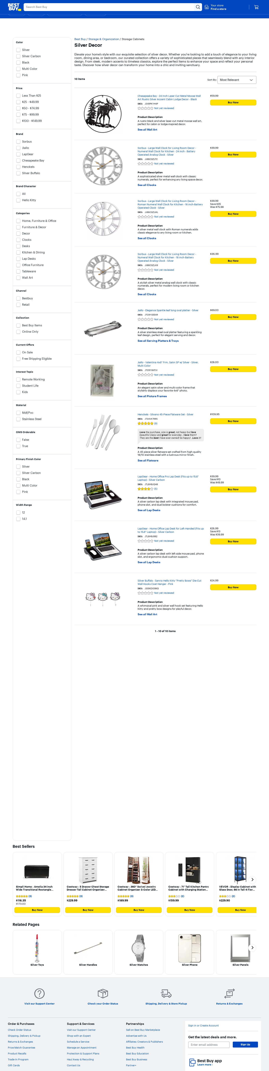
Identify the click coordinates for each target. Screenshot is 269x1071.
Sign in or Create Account (203, 1025)
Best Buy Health (135, 1047)
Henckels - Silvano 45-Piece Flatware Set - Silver (165, 414)
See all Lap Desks (149, 510)
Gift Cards (14, 1065)
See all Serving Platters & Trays (158, 341)
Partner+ (131, 1065)
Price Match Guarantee (21, 1047)
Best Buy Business (136, 1059)
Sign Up (245, 1044)
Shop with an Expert (79, 1035)
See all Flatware (148, 460)
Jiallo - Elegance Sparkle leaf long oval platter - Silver (168, 310)
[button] (215, 7)
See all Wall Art (147, 129)
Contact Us (73, 1065)
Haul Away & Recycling (80, 1059)
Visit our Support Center (81, 1029)
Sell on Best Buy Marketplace (143, 1029)
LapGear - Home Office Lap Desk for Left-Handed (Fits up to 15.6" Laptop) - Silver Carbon (171, 530)
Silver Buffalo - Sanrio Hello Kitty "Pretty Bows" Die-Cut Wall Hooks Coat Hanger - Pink (169, 582)
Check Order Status (19, 1029)
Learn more (205, 1064)
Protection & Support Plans (83, 1053)
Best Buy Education (137, 1053)
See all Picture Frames (152, 396)
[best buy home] (14, 7)
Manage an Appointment (81, 1047)
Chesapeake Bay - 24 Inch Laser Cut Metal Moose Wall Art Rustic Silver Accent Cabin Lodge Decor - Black (169, 97)
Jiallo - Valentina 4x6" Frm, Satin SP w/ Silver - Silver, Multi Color (168, 364)
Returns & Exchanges (20, 1041)
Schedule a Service (78, 1041)
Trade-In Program (18, 1059)
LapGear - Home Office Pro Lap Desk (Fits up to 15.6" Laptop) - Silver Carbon (168, 478)
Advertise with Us (136, 1035)
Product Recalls (17, 1053)
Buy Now (233, 102)
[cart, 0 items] (256, 7)
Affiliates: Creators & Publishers (144, 1041)
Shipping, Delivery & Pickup (24, 1035)
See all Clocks (147, 185)
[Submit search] (198, 7)
